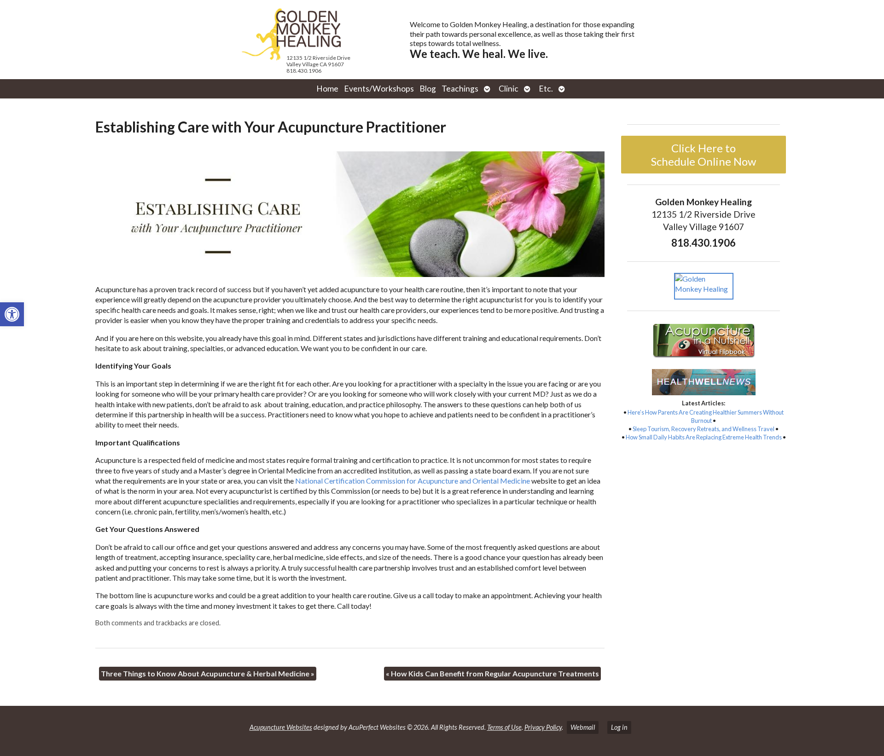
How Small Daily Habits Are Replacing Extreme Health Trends (704, 437)
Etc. (546, 88)
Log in (619, 727)
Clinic (508, 88)
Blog (427, 88)
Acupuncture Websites (281, 727)
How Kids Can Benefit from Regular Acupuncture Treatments (492, 673)
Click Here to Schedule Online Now (703, 154)
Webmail (582, 727)
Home (327, 88)
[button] (12, 314)
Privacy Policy (543, 727)
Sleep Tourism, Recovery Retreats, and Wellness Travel (703, 429)
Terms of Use (504, 727)
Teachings (460, 88)
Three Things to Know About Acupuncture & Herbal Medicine (207, 673)
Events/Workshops (379, 88)
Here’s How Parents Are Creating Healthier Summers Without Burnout (706, 416)
